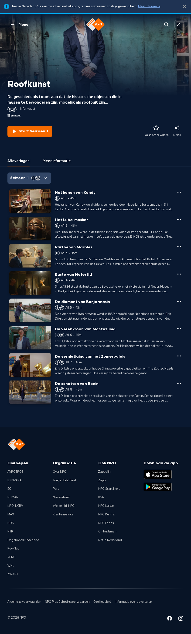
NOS (10, 523)
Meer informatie (149, 6)
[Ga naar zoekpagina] (166, 24)
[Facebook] (169, 619)
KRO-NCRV (15, 505)
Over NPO (59, 471)
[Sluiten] (184, 7)
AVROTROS (15, 471)
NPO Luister (106, 505)
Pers (56, 488)
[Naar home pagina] (95, 24)
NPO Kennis (106, 514)
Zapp (102, 480)
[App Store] (158, 474)
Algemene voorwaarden (24, 601)
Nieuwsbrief (61, 497)
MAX (10, 514)
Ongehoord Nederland (23, 540)
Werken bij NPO (64, 505)
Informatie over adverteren (133, 601)
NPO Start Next (109, 488)
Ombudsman (107, 531)
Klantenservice (63, 514)
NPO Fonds (106, 523)
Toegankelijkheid (64, 480)
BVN (101, 497)
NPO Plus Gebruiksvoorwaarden (67, 601)
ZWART (12, 574)
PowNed (13, 548)
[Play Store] (158, 487)
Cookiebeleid (102, 601)
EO (9, 488)
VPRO (11, 557)
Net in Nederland (110, 540)
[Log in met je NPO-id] (178, 24)
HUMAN (12, 497)
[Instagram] (181, 619)
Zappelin (104, 471)
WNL (10, 565)
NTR (10, 531)
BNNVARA (14, 480)
